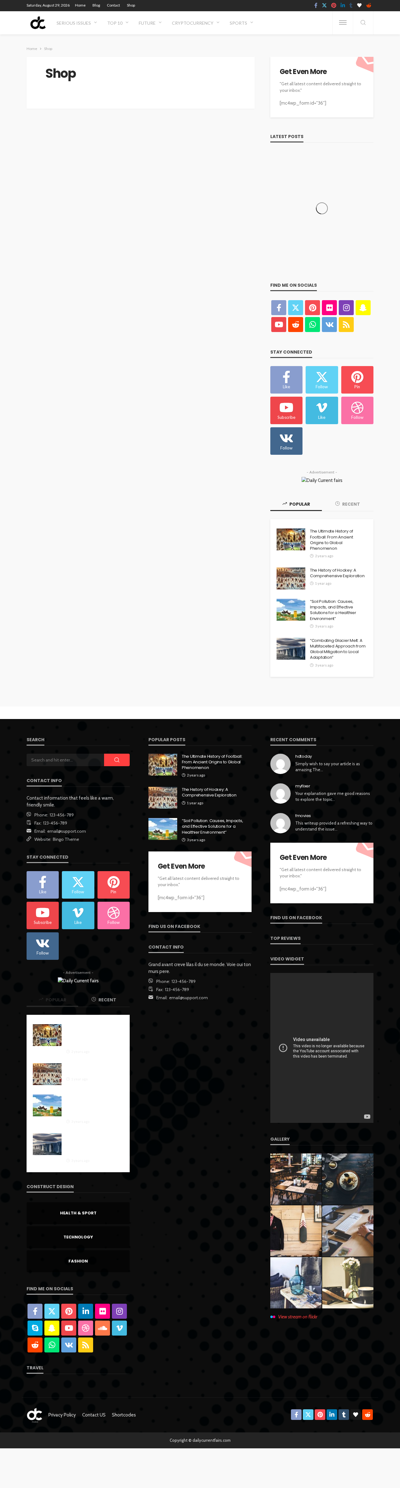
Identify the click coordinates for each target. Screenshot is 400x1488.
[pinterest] (333, 5)
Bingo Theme (66, 839)
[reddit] (368, 5)
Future (147, 23)
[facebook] (316, 5)
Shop (131, 5)
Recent (350, 504)
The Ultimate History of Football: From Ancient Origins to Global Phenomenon (331, 539)
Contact (113, 5)
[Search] (363, 23)
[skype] (35, 1328)
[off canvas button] (343, 22)
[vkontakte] (329, 324)
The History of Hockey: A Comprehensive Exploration (337, 573)
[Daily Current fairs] (38, 22)
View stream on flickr (298, 1317)
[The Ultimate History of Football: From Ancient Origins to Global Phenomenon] (291, 539)
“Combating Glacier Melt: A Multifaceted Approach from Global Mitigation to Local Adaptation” (337, 649)
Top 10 (114, 23)
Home (80, 5)
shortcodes (124, 1415)
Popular (299, 504)
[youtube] (278, 324)
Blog (96, 5)
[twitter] (324, 5)
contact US (94, 1415)
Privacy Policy (62, 1415)
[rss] (346, 324)
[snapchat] (363, 307)
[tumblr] (351, 5)
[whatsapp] (312, 324)
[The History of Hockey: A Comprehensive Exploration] (291, 578)
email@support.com (66, 831)
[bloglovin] (359, 5)
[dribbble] (85, 1328)
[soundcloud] (102, 1328)
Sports (238, 23)
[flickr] (329, 307)
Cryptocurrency (192, 23)
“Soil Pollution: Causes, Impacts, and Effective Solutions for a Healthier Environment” (333, 610)
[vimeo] (119, 1328)
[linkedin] (342, 5)
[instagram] (346, 307)
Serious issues (74, 23)
